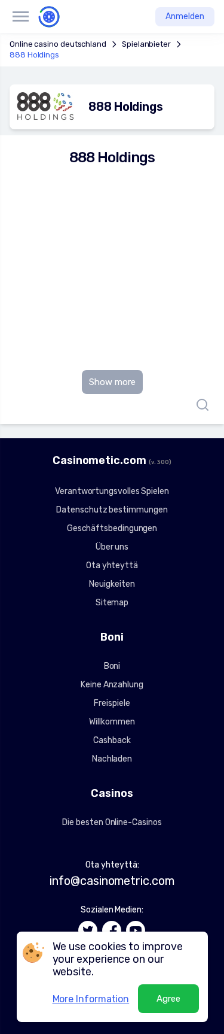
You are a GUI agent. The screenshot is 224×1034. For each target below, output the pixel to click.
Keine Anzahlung (112, 685)
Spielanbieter (146, 44)
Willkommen (111, 722)
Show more (112, 382)
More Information (91, 999)
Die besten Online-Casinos (111, 822)
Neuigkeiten (111, 584)
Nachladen (112, 759)
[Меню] (20, 17)
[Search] (199, 405)
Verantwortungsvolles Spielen (112, 491)
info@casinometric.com (112, 881)
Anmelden (184, 16)
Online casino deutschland (58, 44)
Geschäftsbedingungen (112, 528)
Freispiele (112, 703)
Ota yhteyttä (112, 565)
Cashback (111, 740)
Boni (112, 666)
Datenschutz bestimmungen (111, 510)
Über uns (112, 547)
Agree (168, 998)
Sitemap (112, 603)
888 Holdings (34, 54)
